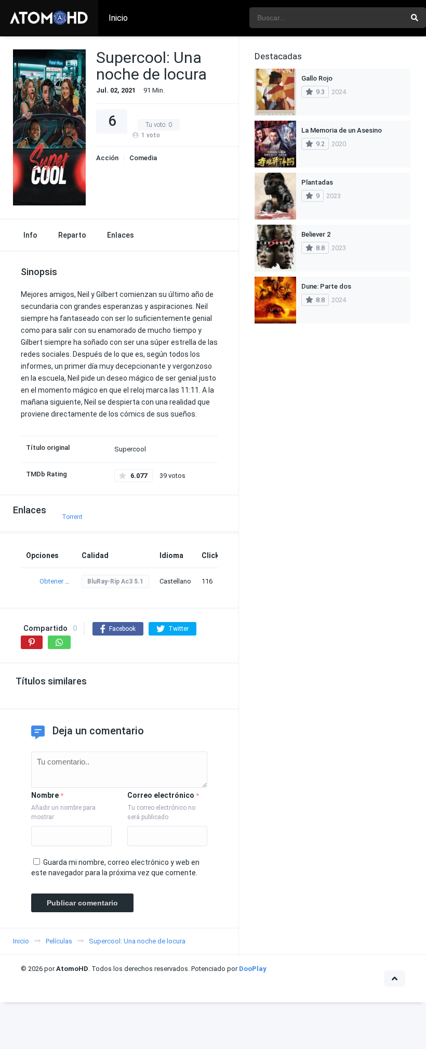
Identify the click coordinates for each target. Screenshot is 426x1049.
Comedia (143, 157)
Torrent (72, 517)
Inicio (118, 18)
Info (30, 235)
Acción (107, 157)
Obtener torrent (62, 581)
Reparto (72, 235)
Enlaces (120, 235)
